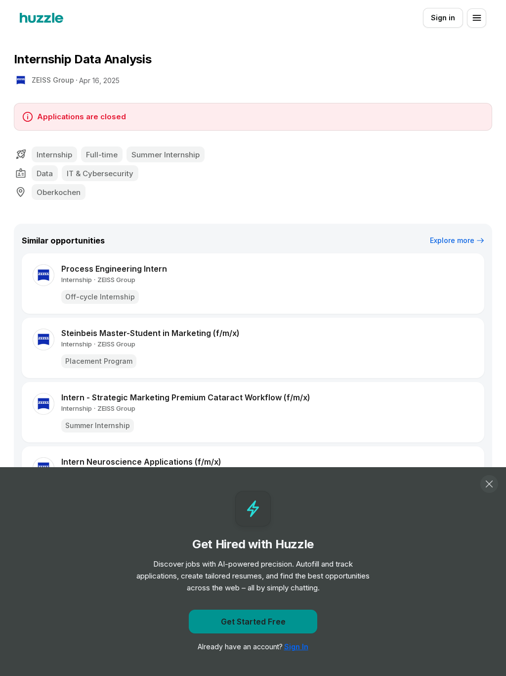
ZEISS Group (53, 80)
